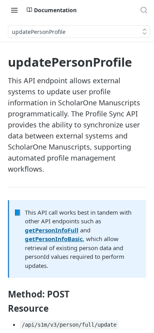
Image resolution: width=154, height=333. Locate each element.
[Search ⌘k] (143, 10)
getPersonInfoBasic (54, 239)
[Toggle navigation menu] (14, 10)
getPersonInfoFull (52, 230)
